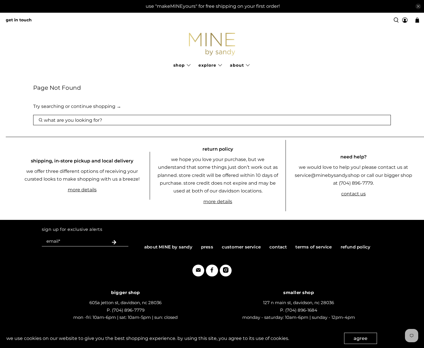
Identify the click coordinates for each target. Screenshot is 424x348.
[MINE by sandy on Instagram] (225, 271)
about (237, 65)
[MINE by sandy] (212, 44)
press (207, 247)
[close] (418, 6)
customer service (241, 247)
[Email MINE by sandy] (198, 271)
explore (207, 65)
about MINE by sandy (168, 247)
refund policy (356, 247)
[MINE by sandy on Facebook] (212, 271)
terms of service (313, 247)
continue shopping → (96, 106)
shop (179, 65)
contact (278, 247)
